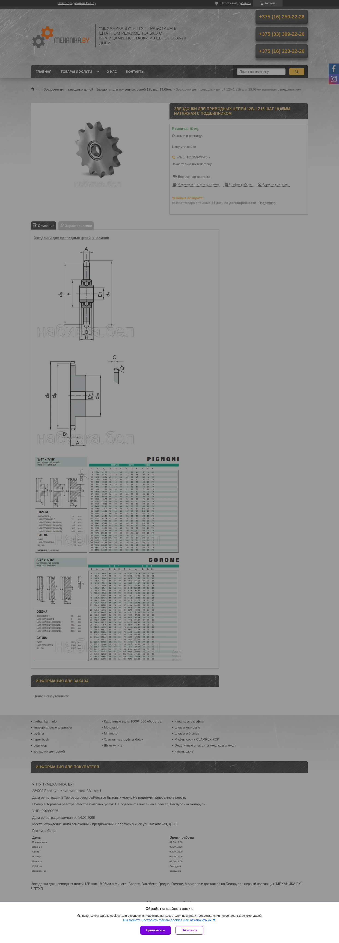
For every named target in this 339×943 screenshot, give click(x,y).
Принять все (155, 930)
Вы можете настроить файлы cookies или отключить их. (167, 920)
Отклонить (189, 930)
